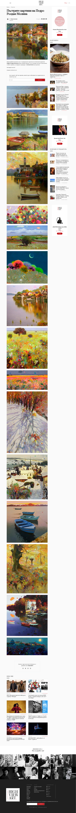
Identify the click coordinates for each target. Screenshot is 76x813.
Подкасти (28, 788)
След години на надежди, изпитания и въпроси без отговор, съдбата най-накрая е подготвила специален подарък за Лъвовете (62, 170)
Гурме (51, 78)
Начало (8, 7)
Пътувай (28, 797)
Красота (28, 793)
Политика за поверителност (39, 790)
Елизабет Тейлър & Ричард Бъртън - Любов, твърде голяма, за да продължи (62, 196)
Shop (65, 3)
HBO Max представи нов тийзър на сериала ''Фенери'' (16, 696)
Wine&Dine (29, 786)
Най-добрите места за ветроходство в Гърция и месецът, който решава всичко (62, 179)
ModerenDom (36, 792)
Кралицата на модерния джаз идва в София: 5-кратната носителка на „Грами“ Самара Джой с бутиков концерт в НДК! (16, 718)
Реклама (35, 789)
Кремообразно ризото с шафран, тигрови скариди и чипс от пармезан (58, 76)
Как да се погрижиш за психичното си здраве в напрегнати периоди (62, 161)
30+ (56, 91)
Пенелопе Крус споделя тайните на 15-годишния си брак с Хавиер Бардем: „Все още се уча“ (62, 88)
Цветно (28, 794)
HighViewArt (23, 693)
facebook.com (14, 70)
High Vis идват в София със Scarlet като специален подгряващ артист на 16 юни (37, 717)
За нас (35, 788)
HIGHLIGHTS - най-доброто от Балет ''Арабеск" (36, 738)
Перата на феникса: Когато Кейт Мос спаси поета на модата (62, 188)
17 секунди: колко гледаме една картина (62, 81)
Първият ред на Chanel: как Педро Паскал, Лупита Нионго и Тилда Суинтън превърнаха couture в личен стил (62, 97)
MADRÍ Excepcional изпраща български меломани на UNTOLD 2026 (16, 739)
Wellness (58, 174)
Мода (57, 190)
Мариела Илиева (58, 78)
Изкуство (13, 7)
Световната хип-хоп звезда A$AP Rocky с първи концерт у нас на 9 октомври (37, 697)
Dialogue (28, 790)
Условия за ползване (38, 786)
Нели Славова (63, 190)
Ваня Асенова (14, 19)
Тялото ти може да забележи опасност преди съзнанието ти (61, 154)
